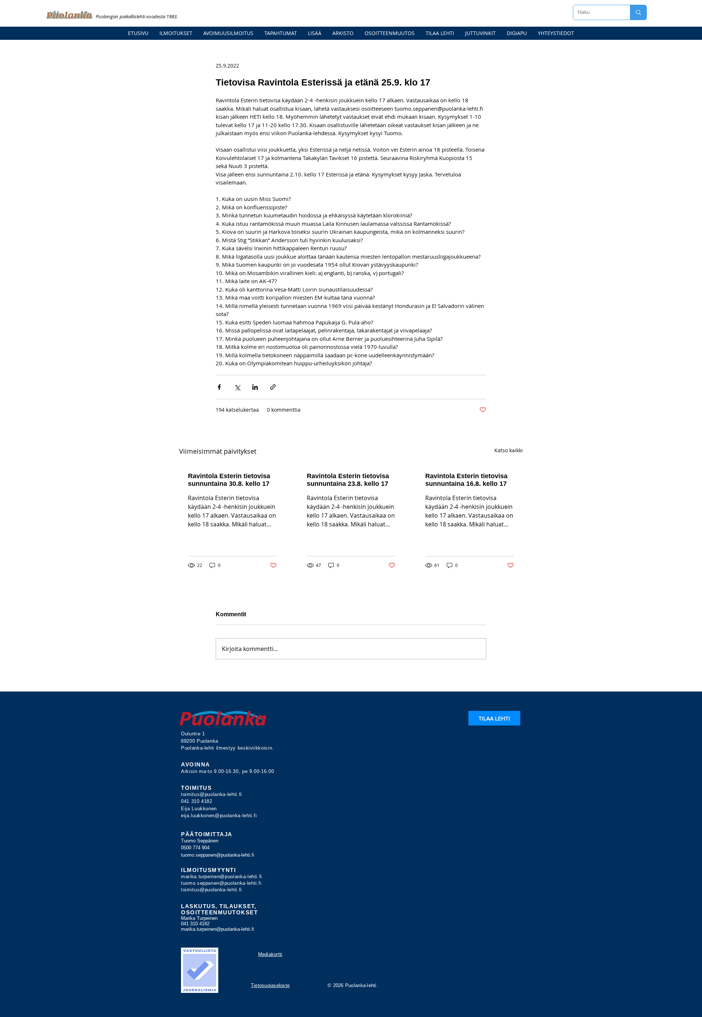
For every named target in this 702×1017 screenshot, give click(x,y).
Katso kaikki (508, 450)
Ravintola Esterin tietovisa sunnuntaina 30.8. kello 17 (229, 479)
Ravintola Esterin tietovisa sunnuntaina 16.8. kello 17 (466, 479)
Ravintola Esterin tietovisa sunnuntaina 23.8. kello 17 (348, 479)
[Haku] (638, 12)
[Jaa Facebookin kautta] (219, 387)
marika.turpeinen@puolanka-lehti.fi (221, 876)
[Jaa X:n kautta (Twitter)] (237, 387)
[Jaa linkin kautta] (272, 387)
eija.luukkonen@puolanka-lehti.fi (219, 815)
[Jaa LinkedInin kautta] (255, 387)
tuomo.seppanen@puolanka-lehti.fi (217, 855)
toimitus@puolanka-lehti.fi (211, 794)
